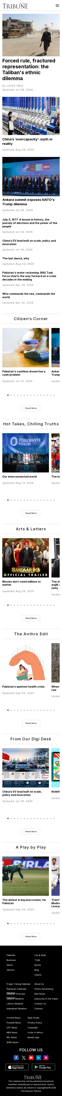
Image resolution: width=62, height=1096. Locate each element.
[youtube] (32, 1057)
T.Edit (37, 960)
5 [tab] (21, 395)
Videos (37, 974)
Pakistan (11, 955)
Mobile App (33, 1037)
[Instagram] (46, 1057)
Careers (38, 1008)
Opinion (11, 970)
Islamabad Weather (17, 1008)
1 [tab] (8, 395)
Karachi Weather (15, 998)
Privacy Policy (35, 1022)
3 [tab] (14, 395)
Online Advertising (43, 989)
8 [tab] (31, 395)
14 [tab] (51, 395)
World (10, 965)
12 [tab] (44, 395)
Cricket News (14, 1017)
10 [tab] (37, 395)
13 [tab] (47, 395)
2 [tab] (11, 395)
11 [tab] (41, 395)
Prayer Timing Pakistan (18, 984)
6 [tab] (24, 395)
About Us (39, 984)
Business (11, 960)
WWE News (13, 1042)
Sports (37, 965)
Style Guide (33, 1017)
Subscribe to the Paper (46, 998)
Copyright (33, 1027)
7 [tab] (27, 395)
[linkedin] (39, 1057)
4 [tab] (18, 395)
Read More (31, 408)
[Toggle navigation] (57, 5)
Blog (36, 970)
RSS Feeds (39, 993)
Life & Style (40, 955)
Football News (14, 1022)
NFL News (12, 1037)
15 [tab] (54, 395)
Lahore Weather (15, 1003)
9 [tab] (34, 395)
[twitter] (24, 1057)
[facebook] (17, 1057)
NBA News (12, 1032)
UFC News (12, 1027)
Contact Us (40, 1003)
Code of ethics (35, 1032)
